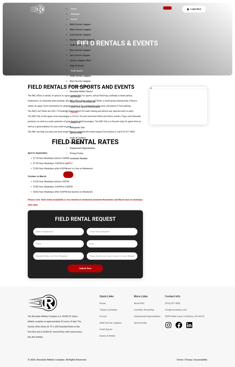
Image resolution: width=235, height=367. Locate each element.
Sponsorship (76, 132)
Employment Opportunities (82, 148)
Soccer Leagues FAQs (80, 60)
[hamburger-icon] (167, 8)
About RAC (76, 117)
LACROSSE (75, 96)
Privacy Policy (76, 153)
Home (73, 9)
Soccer (74, 19)
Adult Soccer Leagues (80, 24)
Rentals (74, 112)
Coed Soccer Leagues (80, 34)
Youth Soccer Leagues (80, 45)
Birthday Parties (178, 118)
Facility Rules (76, 143)
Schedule (75, 14)
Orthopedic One (77, 127)
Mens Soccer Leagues (80, 29)
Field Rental (178, 77)
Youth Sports (77, 70)
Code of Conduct (78, 138)
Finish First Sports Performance (85, 107)
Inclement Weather (79, 158)
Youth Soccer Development (82, 101)
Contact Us (75, 122)
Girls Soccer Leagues (80, 55)
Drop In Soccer (77, 65)
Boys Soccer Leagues (80, 50)
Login (73, 168)
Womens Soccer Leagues (82, 40)
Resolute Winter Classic (81, 91)
